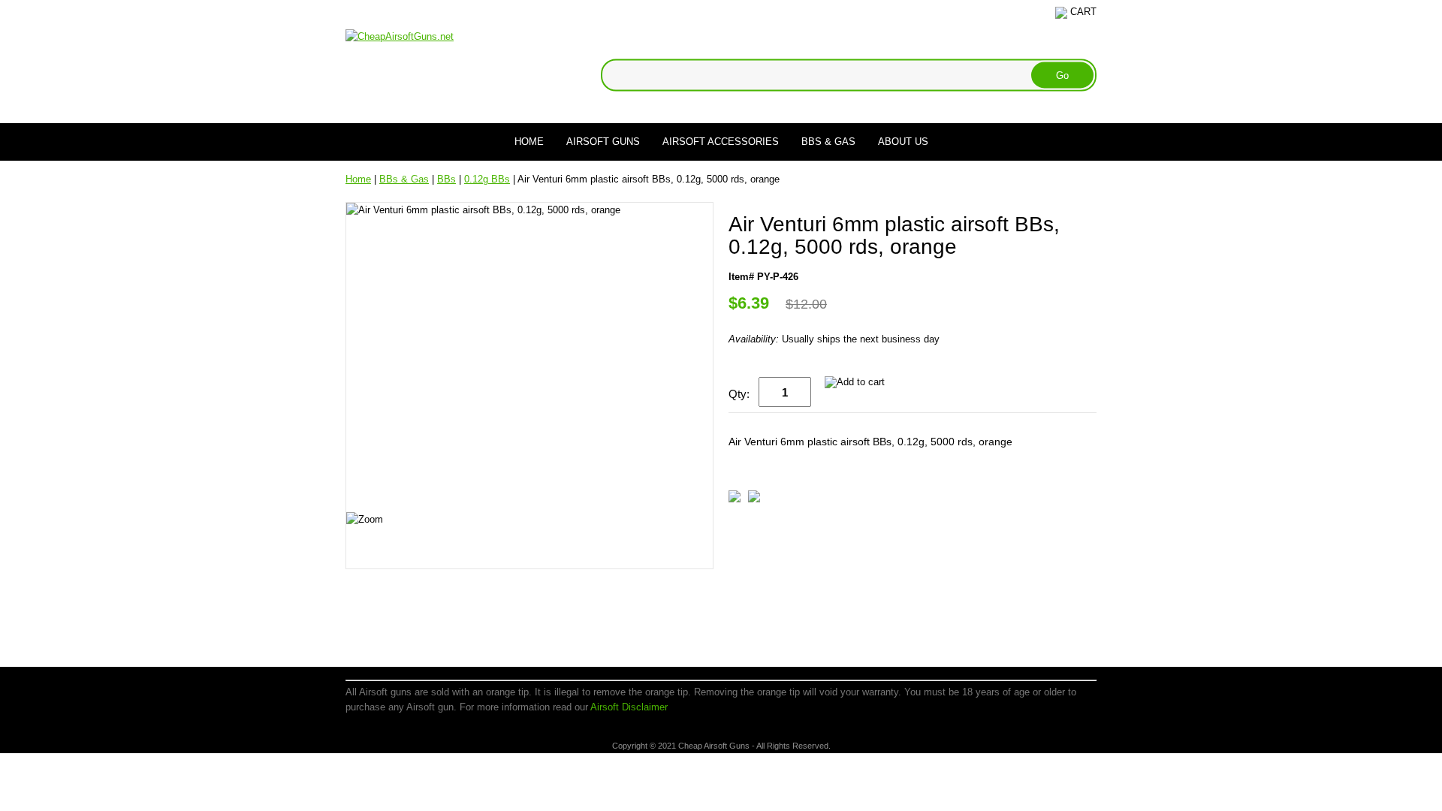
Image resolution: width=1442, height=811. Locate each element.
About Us (903, 141)
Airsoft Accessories (720, 141)
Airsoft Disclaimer (629, 707)
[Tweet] (735, 499)
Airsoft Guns (603, 141)
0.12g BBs (487, 179)
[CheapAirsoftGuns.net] (399, 35)
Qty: (739, 393)
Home (529, 141)
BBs (446, 179)
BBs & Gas (828, 141)
